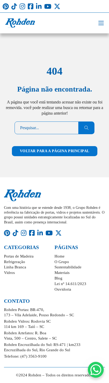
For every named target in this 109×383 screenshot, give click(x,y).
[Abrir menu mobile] (101, 23)
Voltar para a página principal (54, 151)
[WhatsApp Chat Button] (96, 370)
